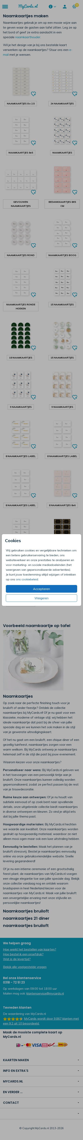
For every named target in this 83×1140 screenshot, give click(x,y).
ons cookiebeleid (27, 579)
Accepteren (41, 589)
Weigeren (41, 598)
